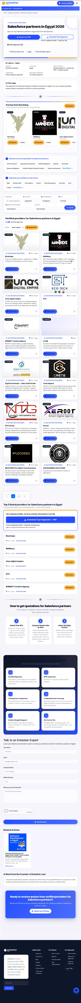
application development (27, 164)
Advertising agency (50, 183)
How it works (56, 953)
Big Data (56, 164)
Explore (54, 956)
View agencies (13, 8)
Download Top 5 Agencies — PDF (42, 520)
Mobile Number (8, 777)
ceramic (38, 183)
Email (5, 757)
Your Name (6, 747)
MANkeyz (36, 137)
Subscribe (9, 988)
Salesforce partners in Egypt (29, 13)
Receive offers (56, 959)
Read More (67, 168)
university (62, 183)
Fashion (9, 187)
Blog (37, 959)
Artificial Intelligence (44, 164)
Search (71, 207)
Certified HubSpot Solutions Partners (33, 168)
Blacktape (11, 137)
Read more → (9, 866)
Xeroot (46, 426)
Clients (38, 962)
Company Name (8, 767)
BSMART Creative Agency (15, 341)
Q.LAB (45, 341)
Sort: (8, 227)
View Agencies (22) (16, 45)
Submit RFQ (32, 227)
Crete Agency (48, 383)
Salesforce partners (14, 13)
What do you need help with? (12, 787)
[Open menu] (77, 3)
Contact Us (39, 956)
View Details (13, 269)
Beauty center (17, 183)
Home (5, 13)
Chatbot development (54, 168)
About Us (38, 953)
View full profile (21, 540)
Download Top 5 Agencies (58, 37)
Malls (8, 183)
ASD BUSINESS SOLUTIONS (54, 468)
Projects (38, 965)
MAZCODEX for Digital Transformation (20, 468)
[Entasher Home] (10, 3)
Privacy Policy (40, 968)
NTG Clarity (9, 426)
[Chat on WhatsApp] (76, 990)
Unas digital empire (66, 137)
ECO (45, 299)
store (69, 183)
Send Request (42, 822)
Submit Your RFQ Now (41, 911)
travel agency (29, 183)
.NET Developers (12, 164)
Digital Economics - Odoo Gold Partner (20, 383)
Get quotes (69, 106)
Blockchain (65, 164)
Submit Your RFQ (25, 37)
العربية (68, 968)
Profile (22, 142)
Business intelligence (13, 168)
